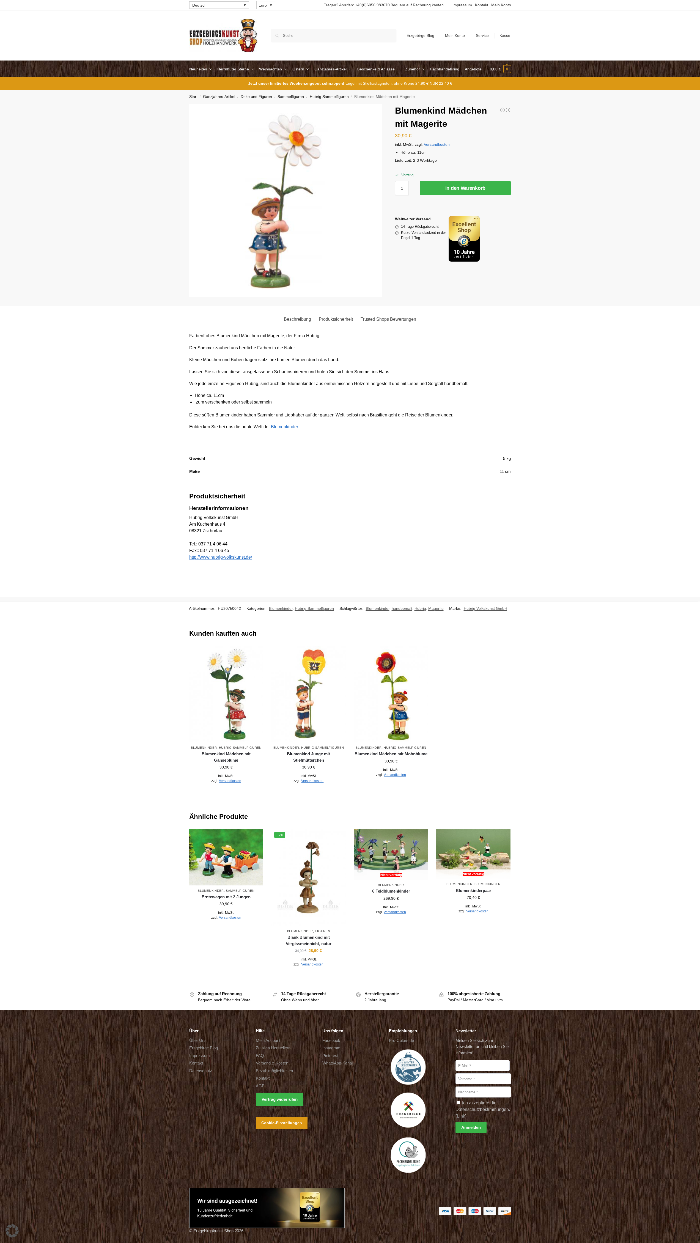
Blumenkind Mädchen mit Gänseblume (226, 756)
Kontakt (481, 5)
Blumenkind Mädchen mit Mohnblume (391, 753)
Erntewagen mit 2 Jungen (226, 896)
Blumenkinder (284, 426)
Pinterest (330, 1055)
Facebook (331, 1040)
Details (226, 793)
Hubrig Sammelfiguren (329, 97)
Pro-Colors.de (401, 1040)
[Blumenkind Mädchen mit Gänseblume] (226, 694)
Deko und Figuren (256, 97)
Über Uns (198, 1040)
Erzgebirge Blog (420, 35)
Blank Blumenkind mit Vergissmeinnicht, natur (308, 940)
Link (461, 1116)
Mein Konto (501, 5)
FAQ (260, 1055)
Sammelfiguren (291, 97)
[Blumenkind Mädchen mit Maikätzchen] (502, 110)
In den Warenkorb (465, 188)
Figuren (322, 931)
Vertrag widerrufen (280, 1099)
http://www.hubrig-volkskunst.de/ (220, 557)
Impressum (462, 5)
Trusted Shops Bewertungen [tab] (388, 319)
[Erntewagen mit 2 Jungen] (226, 857)
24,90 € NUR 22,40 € (433, 83)
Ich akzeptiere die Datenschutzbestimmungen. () (482, 1109)
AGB (260, 1085)
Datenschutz (200, 1070)
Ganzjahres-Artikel (219, 97)
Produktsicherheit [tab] (336, 319)
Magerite (436, 608)
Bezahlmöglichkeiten (274, 1070)
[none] (219, 5)
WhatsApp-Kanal (337, 1063)
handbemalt (402, 608)
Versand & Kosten (272, 1063)
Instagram (331, 1048)
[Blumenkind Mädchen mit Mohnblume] (508, 110)
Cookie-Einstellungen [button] (281, 1123)
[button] (500, 69)
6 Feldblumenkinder (391, 891)
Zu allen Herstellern (273, 1048)
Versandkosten (437, 144)
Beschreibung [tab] (297, 319)
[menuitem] (219, 5)
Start (193, 97)
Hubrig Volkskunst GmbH (485, 608)
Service (482, 35)
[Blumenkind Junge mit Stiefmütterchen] (308, 694)
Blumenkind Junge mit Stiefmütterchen (308, 756)
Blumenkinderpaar (473, 890)
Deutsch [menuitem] (199, 5)
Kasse (504, 35)
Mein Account (268, 1040)
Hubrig (420, 608)
